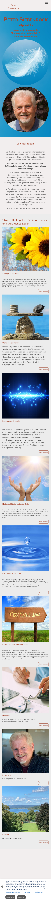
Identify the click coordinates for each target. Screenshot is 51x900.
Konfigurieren (39, 892)
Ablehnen (21, 897)
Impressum (27, 892)
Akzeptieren (10, 897)
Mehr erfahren (43, 291)
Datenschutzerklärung (13, 892)
